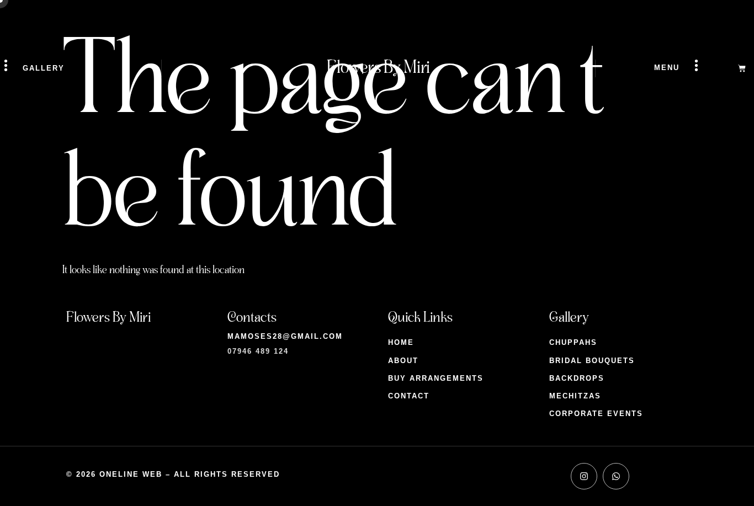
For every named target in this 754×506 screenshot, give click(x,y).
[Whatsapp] (616, 476)
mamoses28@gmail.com (285, 336)
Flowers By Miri (378, 68)
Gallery (44, 68)
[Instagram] (584, 476)
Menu (666, 67)
